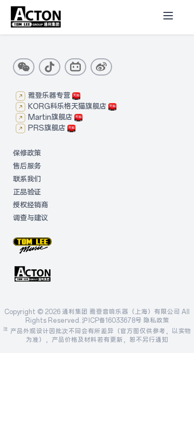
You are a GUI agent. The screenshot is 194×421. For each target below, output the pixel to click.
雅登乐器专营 (49, 95)
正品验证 (27, 192)
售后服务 (27, 166)
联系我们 (27, 179)
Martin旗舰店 (50, 117)
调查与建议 (30, 218)
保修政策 (27, 153)
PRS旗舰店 (46, 128)
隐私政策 (156, 320)
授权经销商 (30, 205)
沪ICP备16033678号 (112, 320)
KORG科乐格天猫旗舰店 (67, 106)
